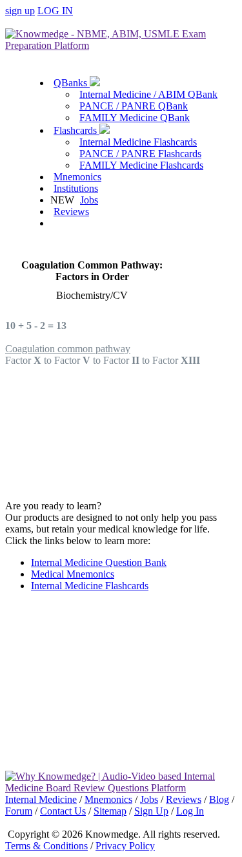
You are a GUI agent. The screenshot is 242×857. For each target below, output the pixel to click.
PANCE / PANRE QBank (133, 105)
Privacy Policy (125, 845)
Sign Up (151, 810)
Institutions (76, 188)
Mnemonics (77, 176)
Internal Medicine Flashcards (138, 142)
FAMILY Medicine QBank (134, 117)
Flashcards (76, 130)
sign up (20, 10)
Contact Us (63, 810)
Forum (18, 810)
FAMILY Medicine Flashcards (141, 165)
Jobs (89, 199)
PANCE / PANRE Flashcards (140, 153)
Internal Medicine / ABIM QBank (148, 94)
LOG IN (55, 10)
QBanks (72, 82)
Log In (190, 810)
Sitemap (110, 810)
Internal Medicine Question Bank (98, 562)
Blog (219, 799)
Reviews (71, 211)
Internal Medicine (41, 799)
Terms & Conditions (46, 845)
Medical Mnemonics (72, 574)
